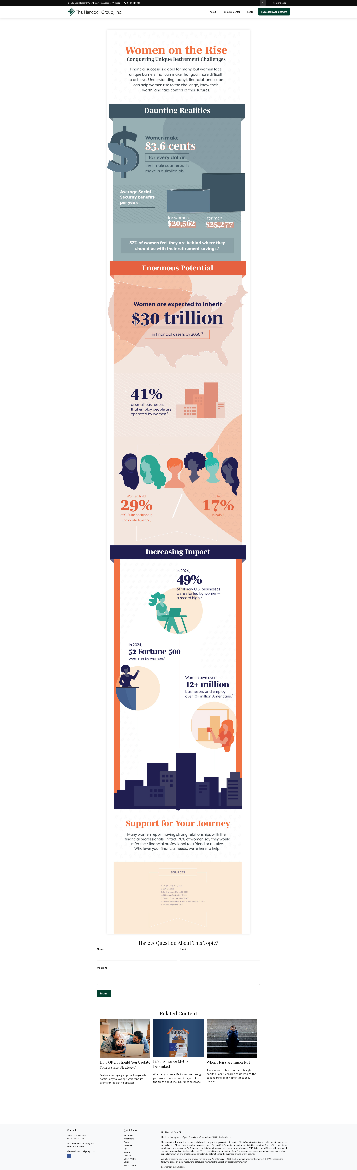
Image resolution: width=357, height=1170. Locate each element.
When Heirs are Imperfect (228, 1062)
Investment (129, 1138)
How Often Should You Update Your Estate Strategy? (125, 1065)
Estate (126, 1142)
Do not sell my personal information (230, 1162)
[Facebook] (263, 3)
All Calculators (130, 1165)
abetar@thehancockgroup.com (81, 1151)
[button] (212, 12)
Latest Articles (130, 1158)
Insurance (128, 1145)
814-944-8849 (133, 3)
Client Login (281, 3)
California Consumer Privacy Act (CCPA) (253, 1159)
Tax (125, 1148)
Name (100, 949)
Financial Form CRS (174, 1132)
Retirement (129, 1135)
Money (127, 1152)
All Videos (128, 1162)
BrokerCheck (225, 1137)
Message (102, 967)
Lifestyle (127, 1155)
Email (183, 949)
